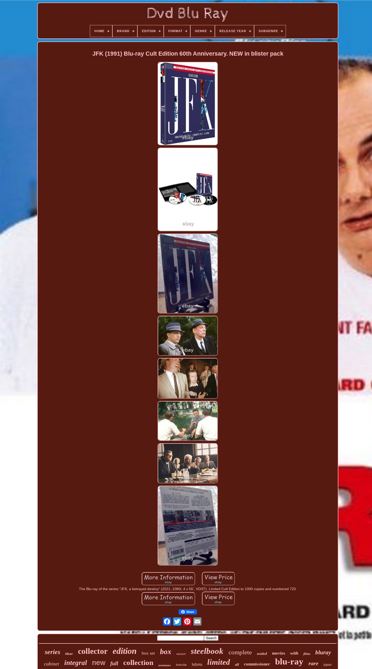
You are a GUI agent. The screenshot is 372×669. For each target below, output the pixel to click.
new (98, 662)
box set (148, 653)
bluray (323, 652)
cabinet (51, 663)
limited (218, 662)
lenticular (181, 664)
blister (69, 654)
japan (327, 664)
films (306, 654)
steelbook (207, 651)
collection (138, 662)
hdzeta (197, 664)
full (114, 663)
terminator (164, 665)
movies (278, 653)
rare (313, 663)
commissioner (257, 664)
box (165, 651)
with (294, 653)
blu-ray (289, 661)
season (181, 654)
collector (93, 651)
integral (75, 662)
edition (125, 651)
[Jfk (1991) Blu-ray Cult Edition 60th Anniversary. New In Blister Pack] (188, 104)
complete (240, 652)
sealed (262, 654)
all (237, 664)
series (52, 652)
